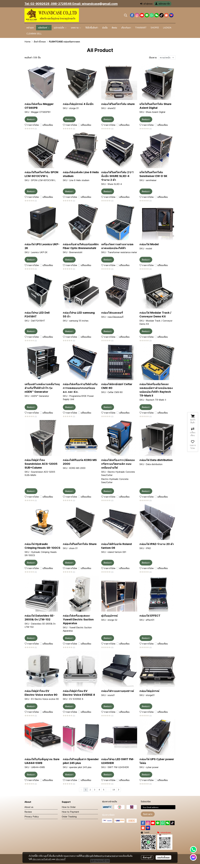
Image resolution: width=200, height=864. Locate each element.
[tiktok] (161, 15)
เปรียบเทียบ (48, 125)
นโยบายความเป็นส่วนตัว (42, 859)
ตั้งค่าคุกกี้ (147, 857)
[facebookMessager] (193, 857)
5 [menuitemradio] (103, 789)
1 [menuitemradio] (85, 789)
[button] (125, 15)
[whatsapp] (152, 15)
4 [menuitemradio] (99, 789)
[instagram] (137, 15)
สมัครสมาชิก (164, 3)
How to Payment (70, 811)
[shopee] (166, 15)
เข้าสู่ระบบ (148, 3)
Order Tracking (69, 816)
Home (27, 41)
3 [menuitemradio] (94, 789)
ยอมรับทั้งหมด (163, 857)
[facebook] (132, 15)
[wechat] (156, 15)
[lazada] (171, 15)
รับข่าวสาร (147, 814)
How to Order (69, 807)
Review (28, 811)
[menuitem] (118, 789)
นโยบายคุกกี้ (60, 859)
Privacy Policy (31, 816)
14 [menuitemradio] (114, 789)
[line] (147, 15)
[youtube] (142, 15)
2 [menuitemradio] (90, 789)
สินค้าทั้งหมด (40, 41)
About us (28, 807)
